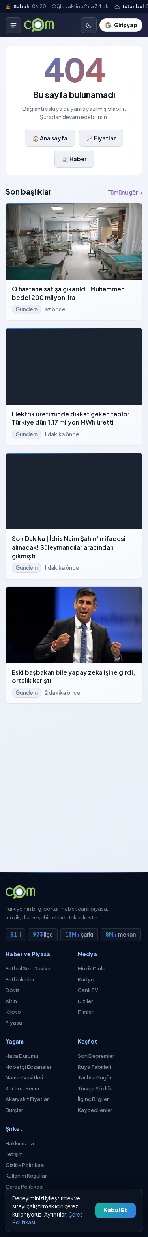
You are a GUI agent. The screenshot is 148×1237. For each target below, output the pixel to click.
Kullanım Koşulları (27, 1176)
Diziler (85, 1001)
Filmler (85, 1012)
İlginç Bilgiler (93, 1099)
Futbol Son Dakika (28, 968)
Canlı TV (88, 990)
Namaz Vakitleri (24, 1077)
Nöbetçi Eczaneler (28, 1067)
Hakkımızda (20, 1143)
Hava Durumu (22, 1056)
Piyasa (14, 1023)
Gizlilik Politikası (25, 1165)
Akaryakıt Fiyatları (28, 1099)
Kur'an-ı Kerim (22, 1088)
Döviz (13, 990)
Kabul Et (115, 1210)
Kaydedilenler (95, 1110)
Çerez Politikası (24, 1187)
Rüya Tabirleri (94, 1067)
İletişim (14, 1154)
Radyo (86, 979)
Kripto (13, 1012)
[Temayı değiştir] (89, 25)
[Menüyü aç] (13, 25)
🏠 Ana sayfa (49, 138)
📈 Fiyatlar (101, 138)
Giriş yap (125, 25)
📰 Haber (74, 158)
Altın (11, 1001)
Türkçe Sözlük (95, 1088)
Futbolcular (20, 979)
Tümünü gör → (124, 192)
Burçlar (14, 1110)
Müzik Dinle (91, 968)
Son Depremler (96, 1056)
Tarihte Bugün (95, 1077)
